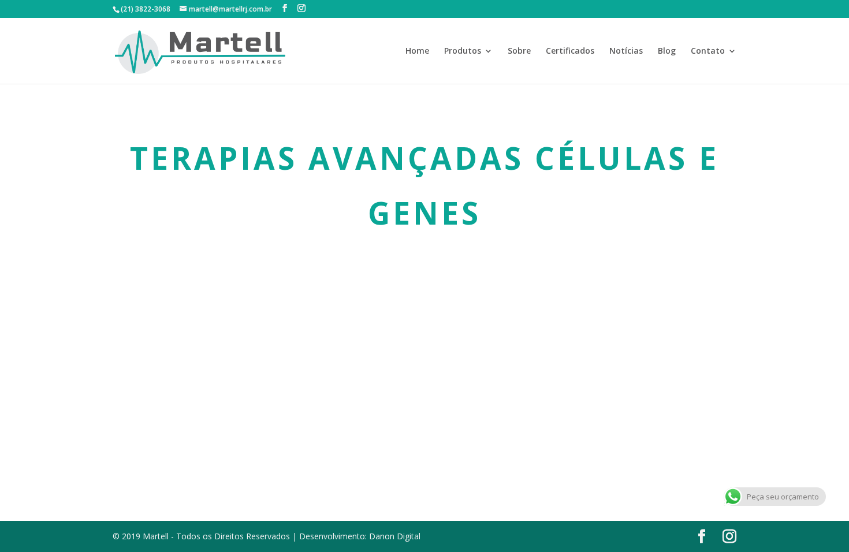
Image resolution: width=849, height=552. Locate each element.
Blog (667, 51)
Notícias (626, 51)
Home (417, 51)
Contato (708, 51)
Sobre (519, 51)
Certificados (570, 51)
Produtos (462, 51)
